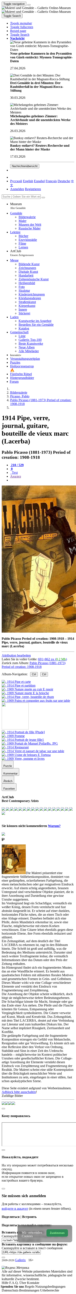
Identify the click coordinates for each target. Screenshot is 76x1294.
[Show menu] (29, 4)
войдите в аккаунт (15, 1208)
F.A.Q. (14, 1283)
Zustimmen (57, 1233)
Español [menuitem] (39, 181)
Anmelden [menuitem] (17, 189)
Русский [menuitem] (16, 181)
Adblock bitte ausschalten (19, 1092)
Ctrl (34, 674)
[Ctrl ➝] (23, 732)
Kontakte (33, 1283)
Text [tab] (14, 472)
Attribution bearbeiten (16, 655)
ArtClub (22, 253)
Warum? (54, 826)
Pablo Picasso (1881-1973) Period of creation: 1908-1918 (33, 665)
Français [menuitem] (51, 181)
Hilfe (5, 1283)
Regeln (30, 1286)
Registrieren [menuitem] (33, 189)
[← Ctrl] (36, 700)
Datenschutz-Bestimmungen (21, 1290)
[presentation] (42, 480)
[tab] (17, 465)
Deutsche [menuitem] (64, 181)
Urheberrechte (49, 1290)
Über (23, 1283)
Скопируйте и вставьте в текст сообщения (32, 1248)
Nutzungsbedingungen (50, 1286)
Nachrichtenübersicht (25, 166)
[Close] (43, 197)
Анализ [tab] (15, 476)
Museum (18, 206)
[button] (21, 23)
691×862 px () (52, 659)
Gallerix (20, 1260)
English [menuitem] (28, 181)
